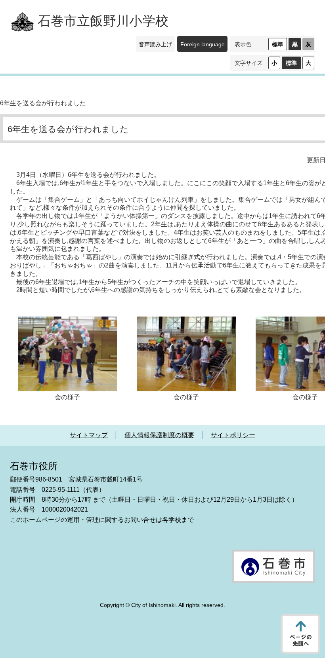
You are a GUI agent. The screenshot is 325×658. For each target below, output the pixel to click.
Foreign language (202, 44)
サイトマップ (89, 435)
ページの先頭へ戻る (300, 634)
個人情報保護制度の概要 (159, 435)
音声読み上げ (155, 44)
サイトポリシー (233, 435)
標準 (277, 44)
